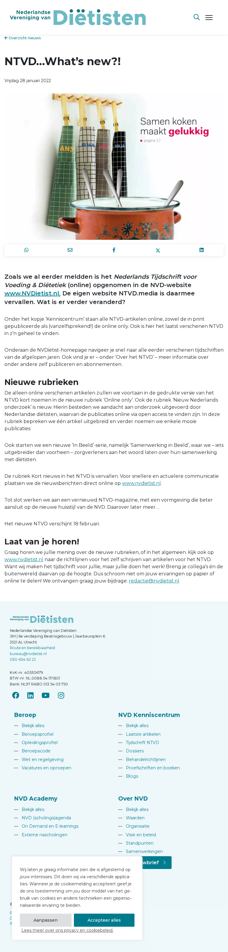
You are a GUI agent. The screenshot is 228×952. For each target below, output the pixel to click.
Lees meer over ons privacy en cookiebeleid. (67, 930)
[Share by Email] (70, 250)
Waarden (131, 818)
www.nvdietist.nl (23, 559)
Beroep (25, 714)
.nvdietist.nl (147, 483)
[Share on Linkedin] (202, 250)
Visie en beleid (137, 834)
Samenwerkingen (140, 851)
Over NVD (133, 798)
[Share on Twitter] (158, 250)
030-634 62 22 (23, 659)
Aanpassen (46, 920)
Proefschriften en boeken (149, 768)
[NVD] (78, 17)
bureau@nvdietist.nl (28, 654)
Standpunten (135, 843)
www (128, 483)
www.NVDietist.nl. (32, 293)
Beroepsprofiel (33, 734)
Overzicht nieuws (24, 38)
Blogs (128, 776)
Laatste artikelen (139, 734)
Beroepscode (32, 751)
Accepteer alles (104, 920)
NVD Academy (35, 798)
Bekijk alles (29, 725)
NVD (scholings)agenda (42, 818)
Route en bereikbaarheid (32, 648)
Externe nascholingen (40, 834)
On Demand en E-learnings (46, 826)
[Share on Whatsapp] (26, 250)
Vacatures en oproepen (42, 768)
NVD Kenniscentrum (149, 714)
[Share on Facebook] (114, 250)
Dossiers (131, 751)
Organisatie (134, 826)
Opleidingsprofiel (36, 742)
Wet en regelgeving (39, 759)
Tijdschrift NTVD (138, 742)
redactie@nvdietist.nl (154, 581)
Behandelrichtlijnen (142, 759)
